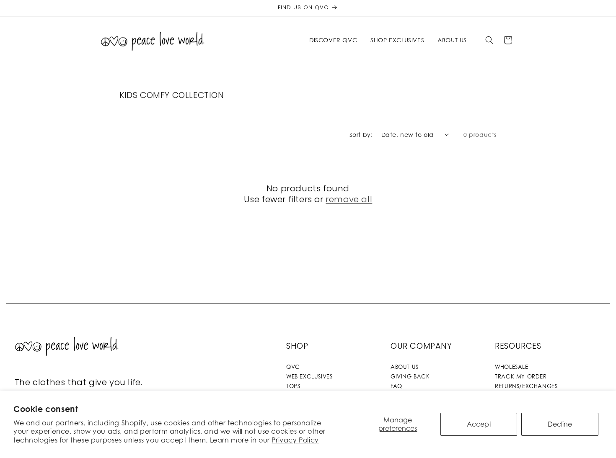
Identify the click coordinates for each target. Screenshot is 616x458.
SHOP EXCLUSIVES (397, 40)
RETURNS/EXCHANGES (526, 386)
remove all (349, 199)
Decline (560, 424)
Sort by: (361, 134)
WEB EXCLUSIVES (309, 376)
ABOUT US (405, 366)
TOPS (293, 386)
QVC (293, 366)
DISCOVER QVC (333, 40)
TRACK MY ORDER (520, 376)
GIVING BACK (410, 376)
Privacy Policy (295, 440)
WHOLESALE (511, 366)
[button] (334, 40)
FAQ (396, 386)
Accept (479, 424)
